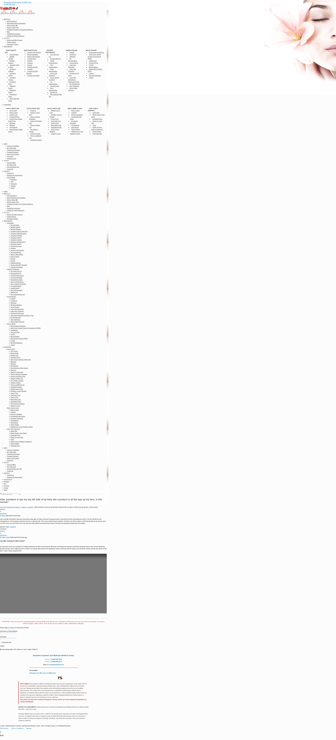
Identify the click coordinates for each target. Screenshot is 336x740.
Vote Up (2, 509)
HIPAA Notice (4, 728)
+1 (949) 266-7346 (9, 4)
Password (3, 637)
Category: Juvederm (27, 507)
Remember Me (6, 642)
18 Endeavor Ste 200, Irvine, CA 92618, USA (17, 2)
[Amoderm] (17, 14)
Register (12, 627)
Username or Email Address (8, 631)
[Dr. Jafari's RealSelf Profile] (60, 678)
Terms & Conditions (17, 728)
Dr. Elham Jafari (5, 537)
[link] (19, 494)
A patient (2, 515)
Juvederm (13, 527)
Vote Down (3, 513)
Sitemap (28, 728)
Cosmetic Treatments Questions (10, 507)
